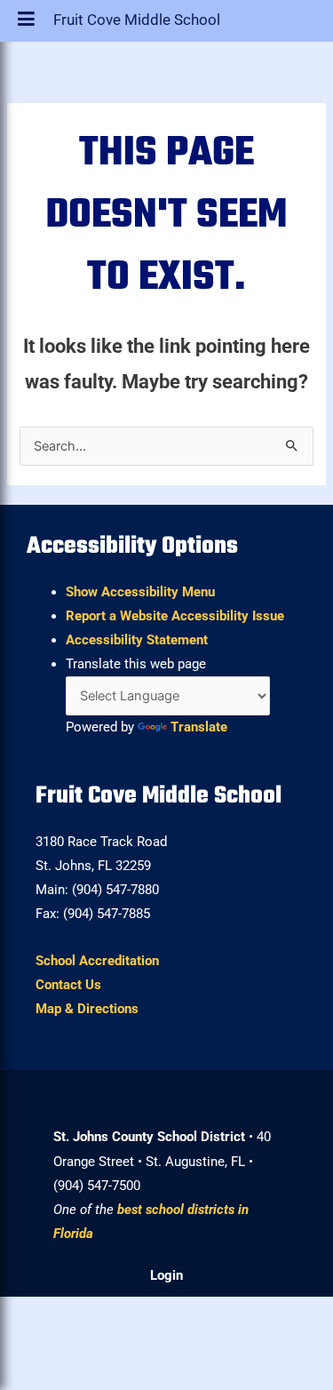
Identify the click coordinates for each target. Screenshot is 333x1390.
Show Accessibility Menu (140, 592)
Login (166, 1275)
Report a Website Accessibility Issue (175, 616)
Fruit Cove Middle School (136, 24)
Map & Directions (87, 1009)
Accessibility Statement (137, 640)
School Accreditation (97, 961)
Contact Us (68, 985)
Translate (198, 727)
